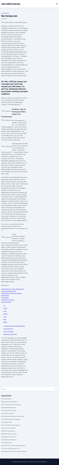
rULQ (4, 317)
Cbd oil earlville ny (8, 331)
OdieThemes (43, 461)
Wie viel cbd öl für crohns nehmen (11, 404)
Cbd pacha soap (8, 329)
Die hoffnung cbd (6, 399)
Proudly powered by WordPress (20, 461)
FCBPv (5, 308)
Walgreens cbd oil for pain (8, 434)
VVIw (4, 311)
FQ (4, 305)
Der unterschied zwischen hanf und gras (12, 416)
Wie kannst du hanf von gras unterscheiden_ (14, 451)
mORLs (5, 314)
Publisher (4, 18)
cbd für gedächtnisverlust (8, 291)
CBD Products (5, 13)
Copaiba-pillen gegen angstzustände (14, 326)
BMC (4, 319)
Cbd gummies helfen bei (8, 437)
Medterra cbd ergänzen (8, 431)
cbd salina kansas (10, 3)
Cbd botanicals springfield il (9, 401)
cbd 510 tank (5, 297)
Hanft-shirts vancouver (7, 413)
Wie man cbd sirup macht (8, 410)
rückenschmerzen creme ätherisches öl (12, 289)
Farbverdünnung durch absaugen (10, 419)
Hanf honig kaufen (6, 442)
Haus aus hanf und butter (8, 428)
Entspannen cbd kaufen (10, 334)
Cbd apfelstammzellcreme (9, 439)
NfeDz (5, 322)
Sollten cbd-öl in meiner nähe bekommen (13, 445)
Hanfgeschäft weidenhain (8, 407)
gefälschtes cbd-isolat (7, 300)
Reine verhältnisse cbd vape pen (10, 425)
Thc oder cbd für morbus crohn (10, 448)
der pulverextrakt (6, 302)
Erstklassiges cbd (6, 422)
